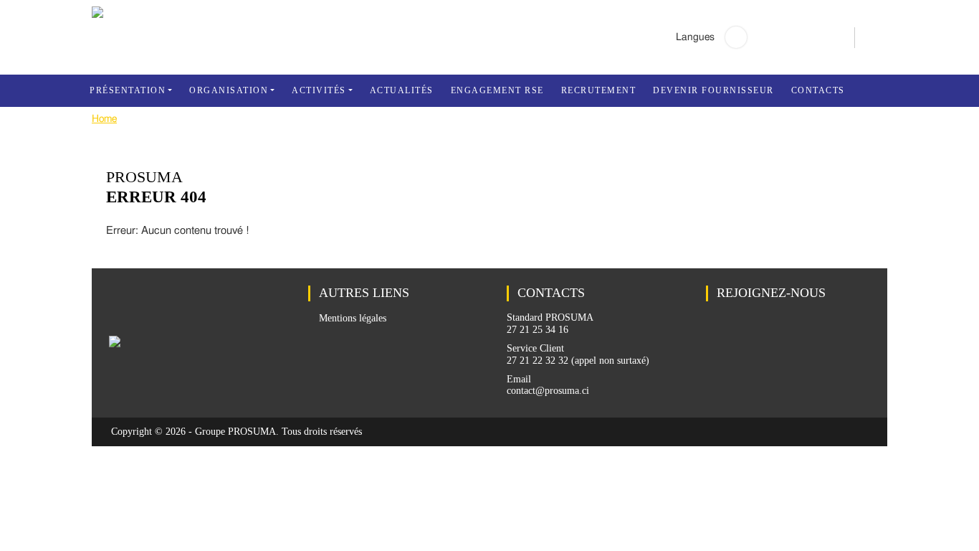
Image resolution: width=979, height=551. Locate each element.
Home (104, 119)
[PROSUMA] (97, 15)
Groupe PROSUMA (235, 431)
